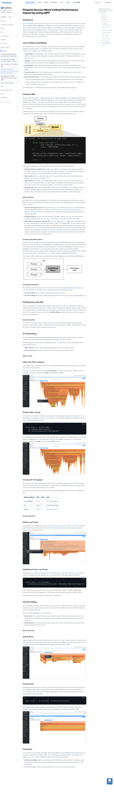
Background (103, 13)
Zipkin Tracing (105, 36)
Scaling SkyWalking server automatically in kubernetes (9, 55)
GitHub (54, 327)
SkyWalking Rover (28, 242)
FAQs (2, 86)
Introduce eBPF (103, 19)
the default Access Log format (56, 526)
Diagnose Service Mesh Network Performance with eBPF (9, 77)
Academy (3, 51)
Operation (3, 39)
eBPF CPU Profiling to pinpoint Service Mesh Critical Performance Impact (9, 71)
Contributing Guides (6, 90)
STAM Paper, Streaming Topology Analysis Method (8, 60)
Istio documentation (49, 418)
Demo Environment (106, 32)
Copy (83, 423)
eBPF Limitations (106, 21)
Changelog (4, 97)
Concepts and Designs (7, 24)
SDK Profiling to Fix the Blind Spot (9, 65)
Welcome (3, 21)
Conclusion (102, 45)
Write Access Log (106, 42)
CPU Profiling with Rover (106, 27)
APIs (2, 32)
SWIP (2, 93)
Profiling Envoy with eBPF (106, 30)
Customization (5, 36)
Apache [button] (108, 2)
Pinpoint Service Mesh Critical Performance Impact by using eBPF (106, 10)
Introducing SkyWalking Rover (106, 24)
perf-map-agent (58, 229)
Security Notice (5, 47)
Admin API (4, 43)
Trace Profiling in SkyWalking (104, 16)
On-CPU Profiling (104, 34)
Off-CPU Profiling (104, 40)
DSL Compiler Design (7, 83)
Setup (2, 28)
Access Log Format (106, 38)
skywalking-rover (77, 755)
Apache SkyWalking (28, 23)
